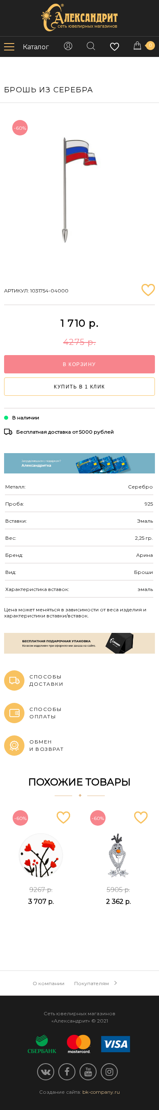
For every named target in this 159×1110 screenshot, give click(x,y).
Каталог (36, 47)
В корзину (79, 364)
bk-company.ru (101, 1092)
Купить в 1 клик (79, 387)
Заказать (40, 922)
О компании (48, 983)
